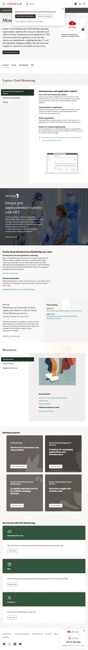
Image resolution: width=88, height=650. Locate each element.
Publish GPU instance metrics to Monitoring (19, 289)
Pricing (13, 65)
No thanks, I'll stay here (44, 16)
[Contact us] (84, 4)
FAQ (32, 65)
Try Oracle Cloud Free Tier (11, 52)
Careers (56, 634)
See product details (55, 466)
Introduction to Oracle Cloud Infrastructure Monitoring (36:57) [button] (61, 137)
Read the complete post (11, 336)
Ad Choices (48, 634)
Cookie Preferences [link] (37, 634)
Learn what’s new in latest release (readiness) (53, 398)
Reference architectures (46, 411)
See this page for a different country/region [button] (29, 21)
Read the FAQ (12, 584)
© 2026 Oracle (7, 634)
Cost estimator (23, 65)
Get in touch (12, 617)
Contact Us (6, 637)
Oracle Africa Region (9, 10)
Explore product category (18, 466)
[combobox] (48, 3)
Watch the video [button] (11, 237)
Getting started (43, 401)
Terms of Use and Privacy (22, 634)
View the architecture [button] (10, 273)
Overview (6, 65)
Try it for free (12, 551)
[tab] (17, 92)
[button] (4, 4)
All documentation (45, 404)
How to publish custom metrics (51, 140)
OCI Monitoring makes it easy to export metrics (64, 311)
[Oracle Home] (14, 3)
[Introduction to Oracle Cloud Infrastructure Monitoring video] (72, 24)
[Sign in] (80, 4)
